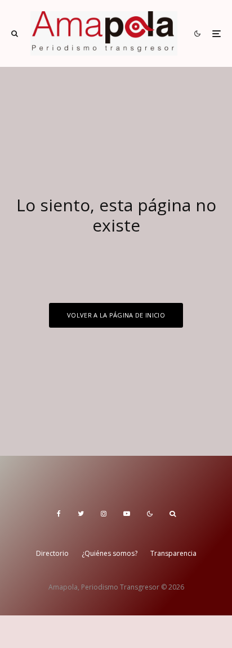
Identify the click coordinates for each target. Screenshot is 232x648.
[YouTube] (127, 513)
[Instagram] (103, 513)
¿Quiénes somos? (109, 553)
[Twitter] (80, 513)
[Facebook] (58, 513)
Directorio (52, 553)
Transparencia (173, 553)
